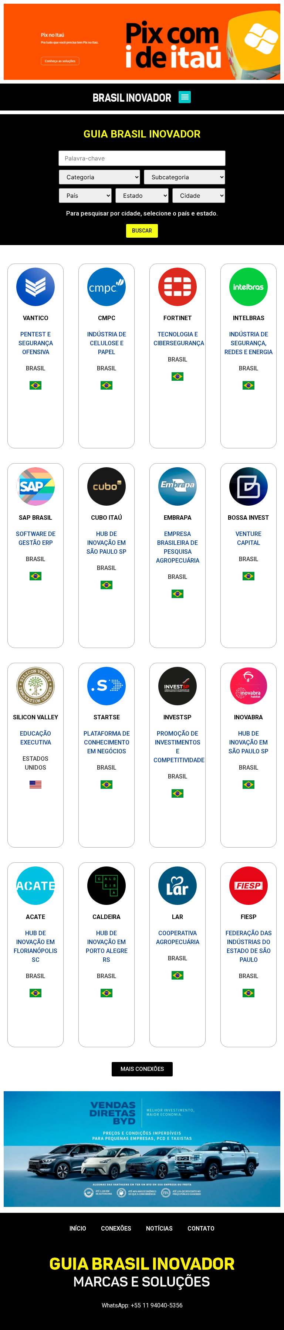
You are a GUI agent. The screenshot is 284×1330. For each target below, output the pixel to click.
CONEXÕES (116, 1228)
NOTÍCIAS (159, 1228)
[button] (185, 97)
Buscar (142, 231)
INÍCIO (78, 1228)
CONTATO (200, 1228)
